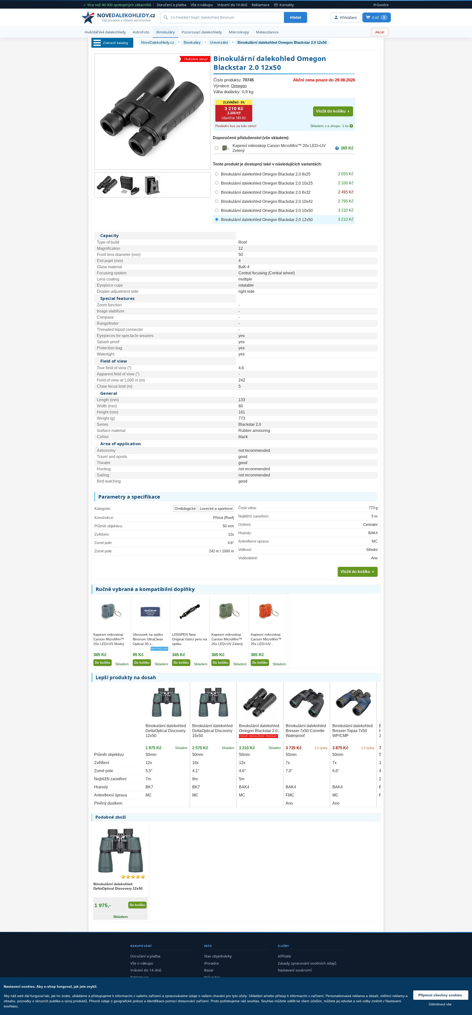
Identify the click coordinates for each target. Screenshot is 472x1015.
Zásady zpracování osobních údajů (307, 963)
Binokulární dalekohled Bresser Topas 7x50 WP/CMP (352, 731)
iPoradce (211, 963)
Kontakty (287, 4)
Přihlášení (348, 17)
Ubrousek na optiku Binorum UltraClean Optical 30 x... (148, 639)
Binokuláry (165, 31)
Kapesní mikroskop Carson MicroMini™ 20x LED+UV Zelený (227, 639)
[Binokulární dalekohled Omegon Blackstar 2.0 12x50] (107, 185)
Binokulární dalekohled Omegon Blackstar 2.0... (259, 728)
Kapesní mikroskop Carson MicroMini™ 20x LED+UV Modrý (108, 639)
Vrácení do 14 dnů (232, 4)
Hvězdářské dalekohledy (105, 31)
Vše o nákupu (202, 4)
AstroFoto (141, 31)
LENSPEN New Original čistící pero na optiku (189, 639)
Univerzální (219, 42)
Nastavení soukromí (295, 970)
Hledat (295, 17)
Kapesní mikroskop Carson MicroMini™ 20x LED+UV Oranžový (266, 640)
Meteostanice (267, 31)
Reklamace (260, 4)
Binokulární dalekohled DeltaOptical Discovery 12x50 (166, 731)
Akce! (379, 31)
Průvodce (381, 4)
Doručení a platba (171, 4)
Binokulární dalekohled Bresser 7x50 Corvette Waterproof (306, 731)
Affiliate (284, 956)
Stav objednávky (218, 956)
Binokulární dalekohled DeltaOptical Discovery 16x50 (212, 731)
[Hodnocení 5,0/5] (133, 876)
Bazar (209, 970)
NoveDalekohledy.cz (157, 42)
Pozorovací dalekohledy (202, 31)
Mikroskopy (239, 31)
